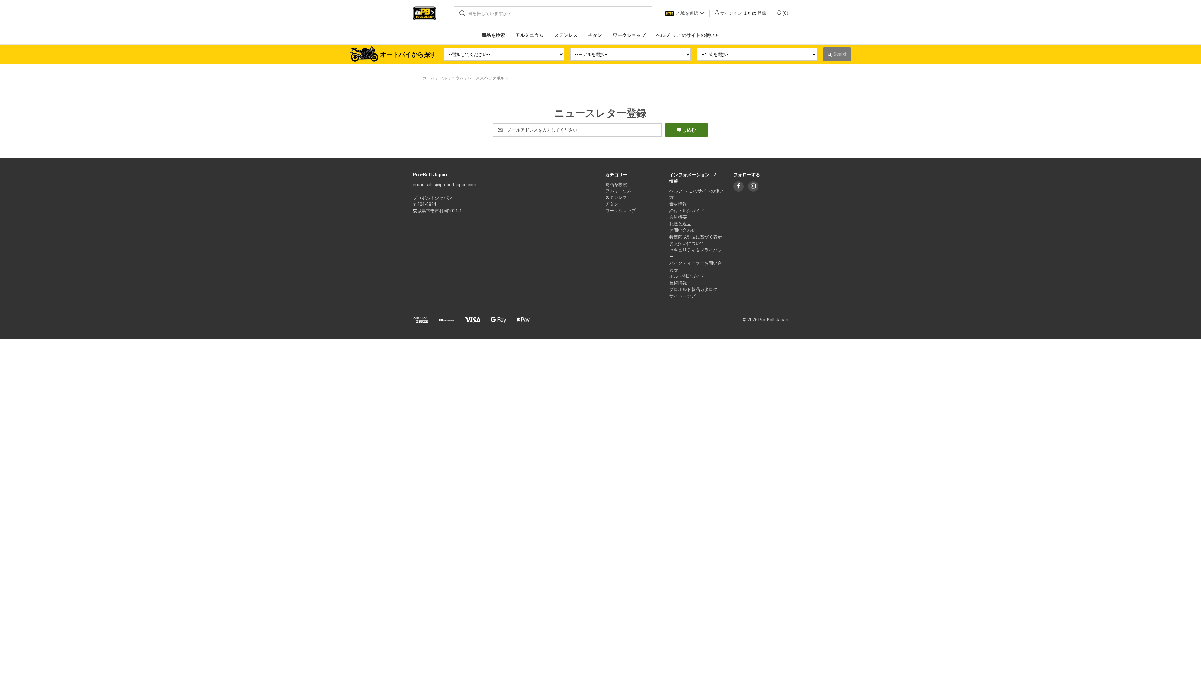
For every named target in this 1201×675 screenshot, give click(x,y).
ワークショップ (620, 210)
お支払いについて (686, 243)
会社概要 (678, 217)
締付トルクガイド (686, 210)
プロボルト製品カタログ (693, 289)
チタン (611, 204)
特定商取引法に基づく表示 (695, 236)
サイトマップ (682, 295)
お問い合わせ (682, 230)
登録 (761, 13)
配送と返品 (680, 223)
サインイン (731, 13)
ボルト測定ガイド (686, 276)
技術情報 (678, 282)
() (785, 13)
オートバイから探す (408, 54)
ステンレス (616, 197)
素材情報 (678, 204)
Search (841, 54)
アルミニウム (618, 190)
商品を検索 (616, 184)
